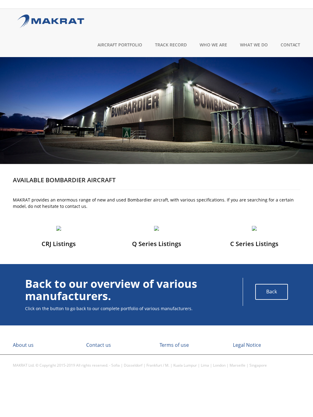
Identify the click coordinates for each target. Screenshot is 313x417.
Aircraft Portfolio (120, 45)
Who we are (213, 45)
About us (23, 345)
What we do (254, 45)
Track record (171, 45)
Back (271, 291)
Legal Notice (247, 345)
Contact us (98, 345)
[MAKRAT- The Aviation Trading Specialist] (51, 20)
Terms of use (174, 345)
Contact (290, 45)
